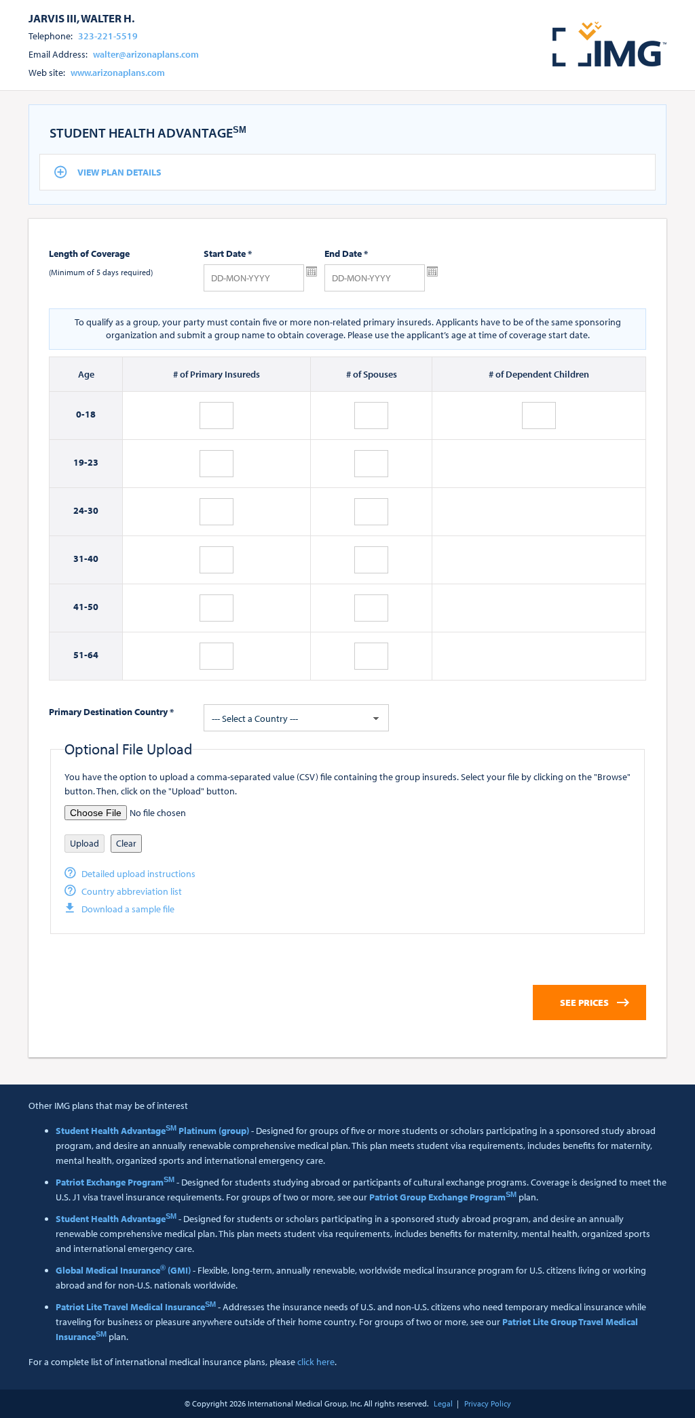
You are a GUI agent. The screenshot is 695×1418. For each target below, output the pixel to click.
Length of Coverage (89, 253)
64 (93, 655)
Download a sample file (127, 909)
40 (93, 558)
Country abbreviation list (131, 891)
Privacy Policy (487, 1403)
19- (80, 462)
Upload (84, 843)
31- (80, 558)
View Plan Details (119, 172)
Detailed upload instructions (138, 874)
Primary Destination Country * (111, 712)
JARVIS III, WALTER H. (81, 17)
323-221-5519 (108, 36)
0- (80, 414)
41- (80, 607)
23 (93, 462)
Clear (126, 843)
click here (316, 1362)
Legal (443, 1403)
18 (90, 414)
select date (311, 271)
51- (80, 655)
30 (93, 510)
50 (93, 607)
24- (80, 510)
